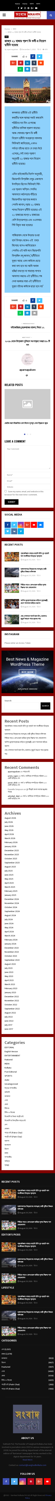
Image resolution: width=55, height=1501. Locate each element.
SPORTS (8, 1076)
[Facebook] (6, 1481)
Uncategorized (11, 1084)
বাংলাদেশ (8, 1145)
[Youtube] (47, 1481)
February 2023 (11, 988)
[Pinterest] (31, 1481)
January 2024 (10, 944)
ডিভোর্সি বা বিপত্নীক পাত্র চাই (15, 1120)
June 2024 (9, 923)
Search (8, 700)
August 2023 (10, 964)
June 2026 (9, 826)
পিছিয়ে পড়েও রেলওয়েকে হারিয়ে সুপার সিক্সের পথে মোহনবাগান (33, 586)
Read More (27, 1459)
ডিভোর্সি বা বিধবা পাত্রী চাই (14, 1116)
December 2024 (12, 899)
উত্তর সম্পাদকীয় (10, 1088)
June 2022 (9, 1021)
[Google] (39, 1481)
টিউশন (7, 1108)
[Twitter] (14, 1481)
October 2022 (11, 1004)
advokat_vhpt (14, 796)
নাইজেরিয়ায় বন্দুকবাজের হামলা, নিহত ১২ (27, 327)
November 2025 (12, 854)
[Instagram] (22, 1481)
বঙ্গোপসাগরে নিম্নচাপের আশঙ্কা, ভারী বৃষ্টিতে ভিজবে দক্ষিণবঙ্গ (33, 570)
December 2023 (12, 948)
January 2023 (10, 992)
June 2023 (9, 972)
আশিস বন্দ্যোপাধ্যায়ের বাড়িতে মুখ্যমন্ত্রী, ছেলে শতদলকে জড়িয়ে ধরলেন (34, 602)
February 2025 (11, 891)
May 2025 (9, 879)
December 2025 (12, 850)
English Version (11, 1051)
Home (17, 3)
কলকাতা (7, 1096)
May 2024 (9, 927)
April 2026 (9, 834)
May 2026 (9, 830)
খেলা (6, 1100)
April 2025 (9, 883)
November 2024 (12, 903)
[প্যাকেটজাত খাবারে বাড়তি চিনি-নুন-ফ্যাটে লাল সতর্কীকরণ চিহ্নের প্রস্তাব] (12, 556)
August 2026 (10, 818)
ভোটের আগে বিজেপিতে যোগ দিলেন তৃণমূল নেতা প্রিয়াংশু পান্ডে (26, 423)
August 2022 (10, 1012)
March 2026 (10, 838)
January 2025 (10, 895)
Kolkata (8, 1067)
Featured (9, 1059)
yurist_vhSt (12, 782)
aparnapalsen (12, 49)
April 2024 (9, 931)
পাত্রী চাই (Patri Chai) (13, 1136)
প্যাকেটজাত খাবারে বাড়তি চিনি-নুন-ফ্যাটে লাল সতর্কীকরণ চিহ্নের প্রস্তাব (35, 555)
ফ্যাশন (32, 3)
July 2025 (9, 871)
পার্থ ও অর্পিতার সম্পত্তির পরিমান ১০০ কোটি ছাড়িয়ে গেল (27, 777)
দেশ (6, 1124)
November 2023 (12, 952)
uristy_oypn (13, 776)
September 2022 (12, 1008)
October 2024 (11, 907)
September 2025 (12, 862)
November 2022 (12, 1000)
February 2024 (11, 939)
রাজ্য (6, 37)
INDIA (7, 1063)
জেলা (6, 1104)
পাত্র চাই (26, 771)
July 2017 (8, 1025)
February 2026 (11, 842)
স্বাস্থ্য (7, 1165)
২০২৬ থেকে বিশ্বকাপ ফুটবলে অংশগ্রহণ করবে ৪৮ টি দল (27, 343)
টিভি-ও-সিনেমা (10, 1112)
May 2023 (9, 976)
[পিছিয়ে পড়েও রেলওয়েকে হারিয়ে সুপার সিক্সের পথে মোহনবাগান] (12, 588)
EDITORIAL (9, 1047)
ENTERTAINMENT (12, 1055)
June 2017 (9, 1029)
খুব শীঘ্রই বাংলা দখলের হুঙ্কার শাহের (27, 790)
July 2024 (9, 919)
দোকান (7, 1128)
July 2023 (9, 968)
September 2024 (12, 911)
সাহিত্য (7, 1161)
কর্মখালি (7, 1092)
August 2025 (10, 866)
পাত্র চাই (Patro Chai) (13, 1132)
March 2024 (10, 935)
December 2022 (12, 996)
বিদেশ (7, 1149)
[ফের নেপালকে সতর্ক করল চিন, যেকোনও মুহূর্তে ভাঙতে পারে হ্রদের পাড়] (12, 619)
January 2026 (10, 846)
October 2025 (11, 858)
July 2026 (9, 822)
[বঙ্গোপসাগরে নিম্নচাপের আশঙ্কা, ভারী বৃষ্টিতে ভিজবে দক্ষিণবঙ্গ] (12, 572)
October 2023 (11, 956)
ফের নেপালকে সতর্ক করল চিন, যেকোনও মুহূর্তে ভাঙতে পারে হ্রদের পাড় (34, 617)
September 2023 (12, 960)
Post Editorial (11, 1072)
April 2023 (9, 980)
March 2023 (10, 984)
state (7, 1080)
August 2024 (10, 915)
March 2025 (10, 887)
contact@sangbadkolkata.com (32, 1465)
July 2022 (9, 1017)
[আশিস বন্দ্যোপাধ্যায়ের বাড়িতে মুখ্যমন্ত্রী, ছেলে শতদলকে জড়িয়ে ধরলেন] (12, 604)
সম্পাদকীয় (8, 1157)
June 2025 (9, 875)
